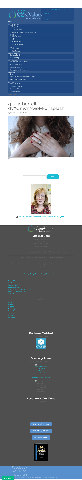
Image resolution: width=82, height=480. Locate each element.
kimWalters (14, 113)
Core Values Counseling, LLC (26, 477)
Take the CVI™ (13, 285)
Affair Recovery (17, 30)
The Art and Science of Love (19, 62)
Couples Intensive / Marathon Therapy (24, 32)
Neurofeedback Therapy (41, 377)
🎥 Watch (41, 217)
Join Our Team (15, 92)
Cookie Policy (40, 274)
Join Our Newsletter (16, 86)
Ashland (11, 313)
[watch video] (41, 199)
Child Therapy (16, 48)
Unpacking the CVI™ (15, 287)
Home (10, 21)
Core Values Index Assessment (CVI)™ (22, 77)
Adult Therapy (16, 36)
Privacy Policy (29, 274)
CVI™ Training (14, 58)
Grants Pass (12, 311)
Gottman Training (15, 55)
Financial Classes (16, 67)
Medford (11, 315)
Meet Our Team (15, 83)
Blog (11, 74)
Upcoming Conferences (17, 291)
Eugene (11, 307)
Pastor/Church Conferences (19, 70)
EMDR (14, 39)
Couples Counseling (18, 27)
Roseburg (11, 317)
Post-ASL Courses (16, 64)
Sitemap (11, 293)
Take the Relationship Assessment (20, 289)
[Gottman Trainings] (41, 343)
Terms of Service (52, 274)
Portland (11, 302)
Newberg (11, 309)
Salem (10, 304)
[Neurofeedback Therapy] (41, 369)
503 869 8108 (41, 236)
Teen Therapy (16, 51)
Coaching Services (18, 44)
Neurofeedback (17, 42)
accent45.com (53, 477)
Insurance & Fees (15, 89)
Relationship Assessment (18, 79)
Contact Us (12, 281)
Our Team (11, 283)
